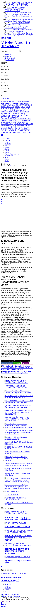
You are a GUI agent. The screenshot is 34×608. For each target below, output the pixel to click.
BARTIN (23, 105)
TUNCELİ (25, 130)
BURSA (10, 108)
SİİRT (3, 129)
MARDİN (30, 124)
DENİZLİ (10, 110)
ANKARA (10, 103)
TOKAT (11, 130)
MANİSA (24, 124)
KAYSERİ (18, 120)
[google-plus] (5, 38)
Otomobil (8, 584)
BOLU (28, 107)
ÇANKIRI (26, 108)
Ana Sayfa (5, 166)
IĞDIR (26, 115)
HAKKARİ (14, 115)
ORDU (3, 127)
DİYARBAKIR (17, 110)
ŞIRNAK (27, 129)
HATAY (20, 115)
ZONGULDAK (26, 132)
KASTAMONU (10, 120)
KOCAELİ (25, 122)
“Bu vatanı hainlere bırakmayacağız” (11, 579)
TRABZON (18, 130)
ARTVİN (3, 105)
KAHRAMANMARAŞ (8, 119)
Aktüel (7, 152)
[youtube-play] (10, 38)
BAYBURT (4, 107)
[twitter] (3, 38)
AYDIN (9, 105)
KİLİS (19, 122)
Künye (8, 55)
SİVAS (12, 129)
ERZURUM (25, 112)
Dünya (7, 149)
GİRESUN (21, 113)
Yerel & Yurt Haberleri (12, 154)
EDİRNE (4, 112)
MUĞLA (9, 125)
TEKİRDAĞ (5, 130)
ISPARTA (4, 117)
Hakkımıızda (9, 155)
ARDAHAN (25, 103)
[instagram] (7, 38)
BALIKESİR (16, 105)
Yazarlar (5, 603)
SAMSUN (29, 127)
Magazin (7, 145)
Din (6, 591)
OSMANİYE (10, 127)
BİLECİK (11, 107)
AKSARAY (27, 102)
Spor (6, 142)
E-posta (26, 363)
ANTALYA (17, 103)
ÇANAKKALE (18, 108)
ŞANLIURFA (19, 129)
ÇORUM (4, 110)
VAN (6, 132)
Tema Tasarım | (6, 601)
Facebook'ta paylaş (7, 363)
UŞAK (3, 132)
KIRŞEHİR (13, 122)
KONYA (3, 124)
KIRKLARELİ (5, 122)
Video (4, 604)
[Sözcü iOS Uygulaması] (10, 594)
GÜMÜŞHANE (6, 115)
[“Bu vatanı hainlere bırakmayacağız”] (13, 573)
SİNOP (7, 129)
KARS (3, 120)
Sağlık (7, 147)
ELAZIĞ (9, 112)
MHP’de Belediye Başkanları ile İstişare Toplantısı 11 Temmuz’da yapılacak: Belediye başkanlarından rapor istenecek (17, 367)
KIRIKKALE (26, 120)
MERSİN (4, 125)
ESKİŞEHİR (5, 113)
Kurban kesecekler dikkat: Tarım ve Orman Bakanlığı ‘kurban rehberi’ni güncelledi (16, 372)
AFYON (17, 102)
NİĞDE (27, 125)
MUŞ (14, 125)
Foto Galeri (10, 60)
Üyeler (7, 161)
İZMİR (17, 117)
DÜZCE (25, 110)
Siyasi (7, 150)
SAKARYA (21, 127)
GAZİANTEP (13, 113)
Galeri (4, 606)
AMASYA (4, 103)
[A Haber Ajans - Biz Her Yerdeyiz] (17, 46)
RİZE (16, 127)
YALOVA (12, 132)
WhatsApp (18, 363)
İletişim (8, 56)
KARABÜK (19, 119)
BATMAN (29, 105)
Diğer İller (5, 98)
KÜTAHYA (9, 124)
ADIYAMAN (10, 102)
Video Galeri (10, 58)
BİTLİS (23, 107)
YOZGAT (18, 132)
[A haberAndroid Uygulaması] (10, 596)
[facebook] (1, 38)
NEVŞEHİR (20, 125)
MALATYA (17, 124)
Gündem (7, 138)
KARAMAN (27, 119)
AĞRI (22, 102)
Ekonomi (7, 140)
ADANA (3, 102)
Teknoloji (8, 144)
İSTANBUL (11, 117)
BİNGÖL (17, 107)
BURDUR (4, 108)
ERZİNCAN (17, 112)
